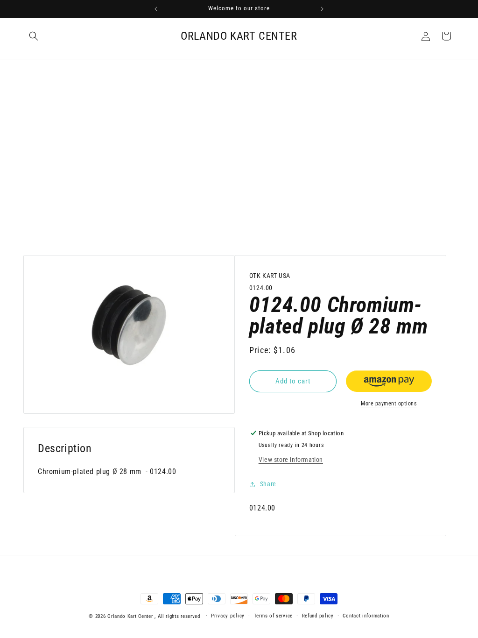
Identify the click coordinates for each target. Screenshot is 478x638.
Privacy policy (228, 616)
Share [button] (268, 484)
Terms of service (273, 616)
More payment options (388, 403)
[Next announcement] (322, 9)
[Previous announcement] (156, 9)
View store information (291, 459)
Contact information (366, 616)
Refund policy (318, 616)
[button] (33, 36)
